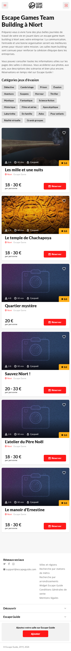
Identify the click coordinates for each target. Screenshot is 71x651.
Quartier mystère (21, 306)
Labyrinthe (9, 113)
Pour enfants (57, 113)
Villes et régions (48, 564)
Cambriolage (27, 87)
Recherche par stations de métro (52, 571)
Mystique (9, 100)
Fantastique (26, 100)
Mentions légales (48, 597)
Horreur (39, 93)
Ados (41, 113)
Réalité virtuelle (12, 120)
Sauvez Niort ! (18, 374)
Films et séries (29, 107)
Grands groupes (35, 120)
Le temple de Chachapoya (28, 238)
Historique (9, 107)
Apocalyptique (50, 107)
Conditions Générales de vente (53, 591)
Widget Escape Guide (51, 585)
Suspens (24, 93)
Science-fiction (46, 100)
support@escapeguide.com (21, 569)
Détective (9, 87)
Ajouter (35, 633)
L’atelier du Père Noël (24, 442)
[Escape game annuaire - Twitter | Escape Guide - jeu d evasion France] (5, 564)
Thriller (54, 93)
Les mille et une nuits (24, 170)
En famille (27, 113)
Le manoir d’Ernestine (25, 510)
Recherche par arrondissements (48, 579)
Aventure (9, 93)
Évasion (57, 87)
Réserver (56, 186)
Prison (43, 87)
